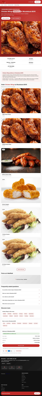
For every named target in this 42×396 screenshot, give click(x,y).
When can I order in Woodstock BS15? (9, 293)
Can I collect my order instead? (8, 296)
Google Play (8, 363)
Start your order (21, 345)
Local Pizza (8, 323)
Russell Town (15, 313)
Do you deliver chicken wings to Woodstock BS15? (11, 289)
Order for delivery (5, 18)
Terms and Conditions (25, 386)
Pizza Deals (19, 323)
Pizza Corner (25, 323)
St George (20, 313)
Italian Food (5, 325)
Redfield (4, 313)
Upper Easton (31, 313)
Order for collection (16, 18)
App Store (3, 363)
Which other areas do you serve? (8, 303)
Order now (38, 1)
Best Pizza (13, 323)
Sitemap (23, 388)
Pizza (4, 323)
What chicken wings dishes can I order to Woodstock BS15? (13, 300)
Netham (25, 313)
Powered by (3, 373)
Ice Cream (35, 323)
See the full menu (21, 269)
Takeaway (30, 323)
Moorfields (9, 313)
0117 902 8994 (31, 1)
